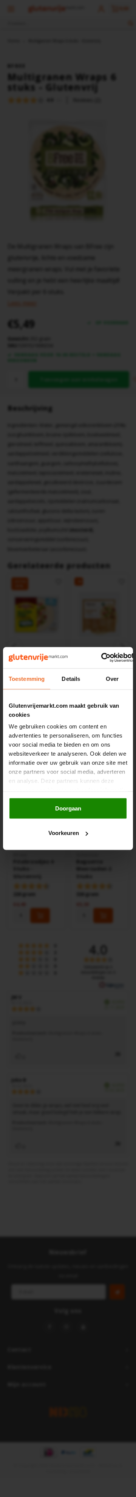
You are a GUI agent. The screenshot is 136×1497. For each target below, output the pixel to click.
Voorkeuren (63, 833)
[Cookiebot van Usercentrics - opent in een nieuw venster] (102, 658)
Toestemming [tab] (27, 678)
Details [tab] (71, 678)
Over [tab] (112, 678)
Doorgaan (68, 808)
